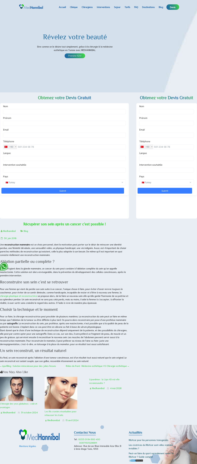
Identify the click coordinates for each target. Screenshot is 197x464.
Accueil (62, 6)
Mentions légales (27, 445)
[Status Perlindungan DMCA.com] (136, 460)
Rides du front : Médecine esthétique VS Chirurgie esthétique (97, 365)
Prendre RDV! (74, 55)
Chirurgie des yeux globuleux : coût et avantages (18, 405)
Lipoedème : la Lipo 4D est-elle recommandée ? (104, 381)
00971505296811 (88, 442)
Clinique (74, 6)
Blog (161, 6)
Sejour (117, 6)
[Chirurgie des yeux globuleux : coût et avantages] (16, 378)
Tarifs (127, 6)
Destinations (148, 6)
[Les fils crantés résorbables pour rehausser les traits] (61, 378)
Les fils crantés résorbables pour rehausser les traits (60, 413)
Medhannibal (9, 230)
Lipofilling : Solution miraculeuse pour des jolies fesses (28, 365)
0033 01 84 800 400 (89, 439)
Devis (173, 7)
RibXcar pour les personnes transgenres (148, 439)
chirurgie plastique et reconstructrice (19, 295)
